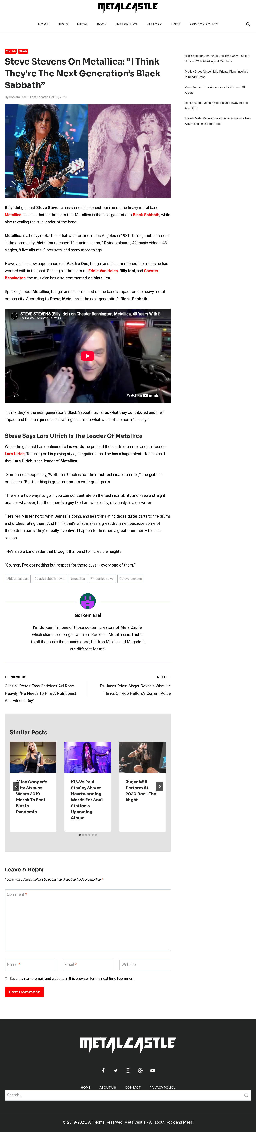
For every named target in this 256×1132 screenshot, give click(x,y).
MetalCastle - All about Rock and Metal (158, 1122)
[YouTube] (152, 1070)
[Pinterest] (140, 1070)
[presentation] (33, 757)
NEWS (62, 24)
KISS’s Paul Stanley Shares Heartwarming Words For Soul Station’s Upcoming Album (87, 800)
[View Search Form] (248, 24)
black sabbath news (49, 578)
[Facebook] (103, 1070)
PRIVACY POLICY (204, 24)
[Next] (159, 786)
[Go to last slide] (16, 786)
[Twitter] (115, 1070)
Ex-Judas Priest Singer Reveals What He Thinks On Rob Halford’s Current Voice (135, 685)
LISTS (176, 24)
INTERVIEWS (126, 24)
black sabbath (18, 578)
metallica (77, 578)
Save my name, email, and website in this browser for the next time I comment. (72, 978)
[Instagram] (128, 1070)
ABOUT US (107, 1087)
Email (70, 965)
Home (43, 24)
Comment (17, 894)
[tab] (80, 835)
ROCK (102, 24)
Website (128, 965)
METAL (82, 24)
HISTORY (154, 24)
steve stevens (130, 578)
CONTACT (133, 1087)
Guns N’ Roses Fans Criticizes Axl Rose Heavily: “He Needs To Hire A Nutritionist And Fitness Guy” (40, 689)
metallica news (102, 578)
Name (13, 965)
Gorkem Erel (17, 97)
